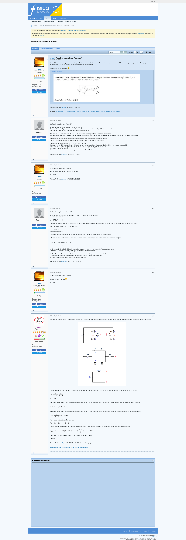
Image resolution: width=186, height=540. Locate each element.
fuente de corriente (90, 111)
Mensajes (35, 49)
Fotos (58, 49)
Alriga (63, 443)
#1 (153, 58)
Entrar (153, 1)
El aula (41, 25)
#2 (153, 121)
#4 (153, 209)
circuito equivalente (70, 111)
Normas (125, 531)
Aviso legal (134, 531)
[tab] (35, 48)
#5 (153, 272)
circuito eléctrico (60, 111)
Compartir (40, 89)
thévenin (118, 111)
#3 (153, 165)
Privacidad (143, 531)
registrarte (141, 33)
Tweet (40, 92)
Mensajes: (35, 86)
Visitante (64, 154)
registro (42, 35)
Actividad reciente (46, 49)
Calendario (60, 21)
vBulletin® (154, 536)
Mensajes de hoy (70, 21)
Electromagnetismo (50, 25)
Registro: (35, 84)
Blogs (54, 18)
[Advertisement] (93, 494)
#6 (153, 316)
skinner (63, 107)
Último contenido (36, 21)
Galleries (63, 18)
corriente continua (80, 111)
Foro (47, 18)
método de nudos (100, 111)
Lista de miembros (48, 21)
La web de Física (36, 18)
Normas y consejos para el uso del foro (73, 30)
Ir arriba (152, 531)
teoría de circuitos (110, 111)
